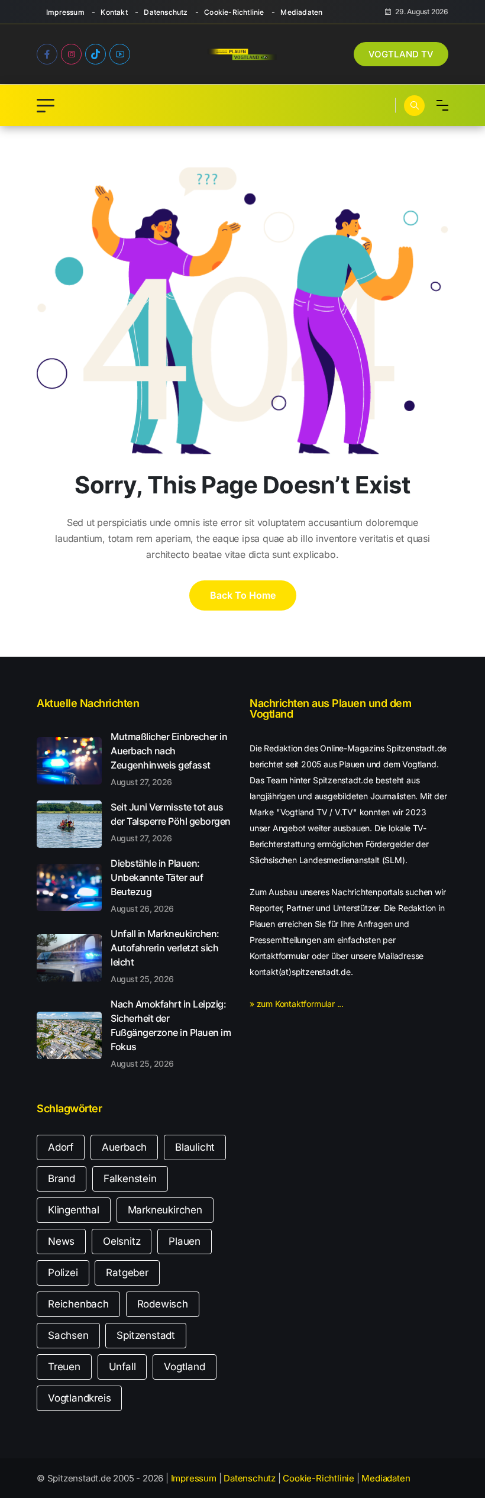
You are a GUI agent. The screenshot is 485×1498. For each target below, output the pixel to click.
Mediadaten (301, 12)
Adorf (60, 1147)
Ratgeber (127, 1273)
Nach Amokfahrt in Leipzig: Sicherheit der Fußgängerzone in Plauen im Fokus (171, 1033)
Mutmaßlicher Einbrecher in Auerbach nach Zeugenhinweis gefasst (169, 758)
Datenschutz (165, 12)
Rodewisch (162, 1304)
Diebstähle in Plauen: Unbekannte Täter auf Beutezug (157, 885)
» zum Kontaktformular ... (297, 1004)
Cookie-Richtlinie (234, 12)
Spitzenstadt (146, 1335)
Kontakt (114, 12)
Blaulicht (195, 1147)
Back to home (243, 595)
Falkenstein (130, 1178)
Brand (61, 1178)
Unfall (122, 1367)
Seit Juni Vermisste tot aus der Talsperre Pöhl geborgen (171, 821)
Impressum (65, 12)
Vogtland (184, 1367)
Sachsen (68, 1335)
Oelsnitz (121, 1241)
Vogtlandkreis (79, 1398)
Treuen (64, 1367)
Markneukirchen (165, 1210)
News (61, 1241)
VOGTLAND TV (401, 54)
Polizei (63, 1273)
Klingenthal (73, 1210)
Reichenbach (78, 1304)
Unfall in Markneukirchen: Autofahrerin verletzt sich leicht (165, 955)
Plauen (185, 1241)
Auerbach (124, 1147)
